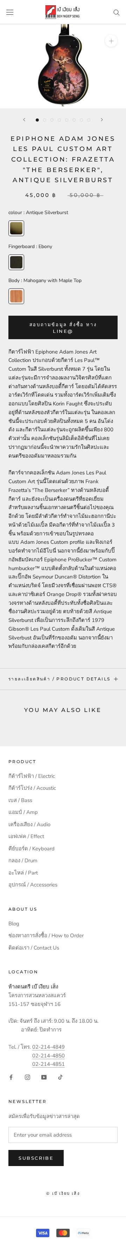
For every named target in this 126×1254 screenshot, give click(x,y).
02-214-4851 (48, 1064)
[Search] (116, 12)
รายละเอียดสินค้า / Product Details (59, 678)
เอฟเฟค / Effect (26, 836)
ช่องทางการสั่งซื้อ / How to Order (46, 935)
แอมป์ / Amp (23, 812)
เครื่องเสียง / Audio (29, 824)
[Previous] (24, 119)
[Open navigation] (9, 12)
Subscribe (36, 1158)
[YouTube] (44, 1077)
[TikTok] (60, 1077)
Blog (13, 923)
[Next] (102, 119)
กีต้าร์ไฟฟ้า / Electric (31, 776)
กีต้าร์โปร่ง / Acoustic (32, 788)
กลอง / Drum (22, 860)
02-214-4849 (48, 1046)
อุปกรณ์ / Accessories (32, 884)
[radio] (16, 228)
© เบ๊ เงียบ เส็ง (63, 1193)
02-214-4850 (48, 1055)
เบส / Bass (20, 800)
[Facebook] (11, 1077)
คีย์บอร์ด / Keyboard (31, 848)
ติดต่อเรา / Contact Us (33, 947)
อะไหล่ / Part (23, 872)
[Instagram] (27, 1077)
